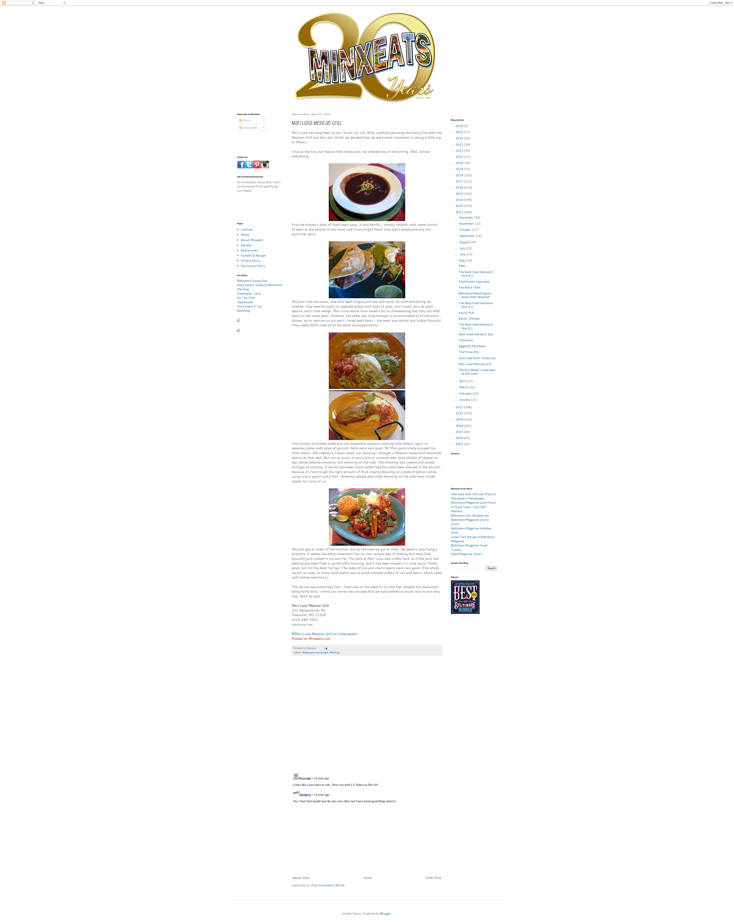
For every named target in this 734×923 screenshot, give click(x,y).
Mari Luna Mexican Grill (475, 364)
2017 (460, 181)
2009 (460, 419)
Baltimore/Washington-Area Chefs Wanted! (475, 295)
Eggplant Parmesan (472, 346)
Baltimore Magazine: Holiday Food (471, 530)
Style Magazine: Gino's (466, 554)
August (464, 242)
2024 (460, 138)
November (467, 223)
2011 (460, 407)
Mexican (335, 652)
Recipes (246, 245)
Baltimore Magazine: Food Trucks (469, 547)
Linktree (246, 229)
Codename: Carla (249, 293)
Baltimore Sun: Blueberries (470, 515)
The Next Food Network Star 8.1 (476, 326)
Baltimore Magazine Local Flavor (473, 502)
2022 (460, 150)
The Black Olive (470, 287)
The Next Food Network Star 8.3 (476, 274)
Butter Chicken (469, 318)
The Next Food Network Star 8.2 (476, 305)
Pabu (462, 265)
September (467, 235)
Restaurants (249, 250)
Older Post (433, 877)
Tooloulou (466, 340)
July (462, 248)
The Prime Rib (468, 352)
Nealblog (243, 310)
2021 (460, 156)
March (464, 387)
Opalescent (245, 302)
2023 (460, 144)
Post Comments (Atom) (328, 885)
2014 (460, 199)
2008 (460, 425)
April (463, 381)
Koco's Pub (466, 312)
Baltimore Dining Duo (252, 280)
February (466, 393)
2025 (460, 132)
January (465, 399)
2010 (460, 413)
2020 (460, 162)
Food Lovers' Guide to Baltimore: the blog (260, 287)
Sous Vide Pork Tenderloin (477, 358)
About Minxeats (252, 240)
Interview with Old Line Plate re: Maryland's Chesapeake (473, 496)
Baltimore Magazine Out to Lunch (470, 521)
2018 (460, 175)
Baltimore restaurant (315, 652)
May (462, 260)
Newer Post (301, 877)
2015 (460, 193)
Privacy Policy (250, 260)
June (462, 254)
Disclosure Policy (253, 265)
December (466, 217)
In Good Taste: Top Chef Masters (468, 509)
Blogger (385, 913)
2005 (460, 444)
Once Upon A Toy (249, 306)
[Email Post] (325, 648)
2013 (460, 205)
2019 (460, 169)
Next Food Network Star (476, 334)
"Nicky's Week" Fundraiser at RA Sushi (477, 372)
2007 (460, 431)
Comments (250, 127)
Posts (246, 120)
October (465, 229)
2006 (460, 438)
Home (367, 877)
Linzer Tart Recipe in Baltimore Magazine (472, 539)
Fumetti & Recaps (253, 255)
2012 (460, 212)
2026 (460, 126)
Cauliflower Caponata (474, 281)
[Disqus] (367, 716)
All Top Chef (246, 297)
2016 (460, 187)
